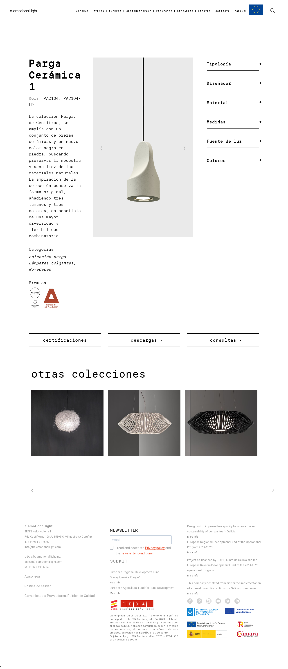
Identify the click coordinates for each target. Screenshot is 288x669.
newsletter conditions (137, 553)
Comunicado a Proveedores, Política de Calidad (60, 596)
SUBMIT (119, 561)
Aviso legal (32, 576)
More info (192, 536)
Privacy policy (155, 548)
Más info (115, 582)
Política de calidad (38, 586)
